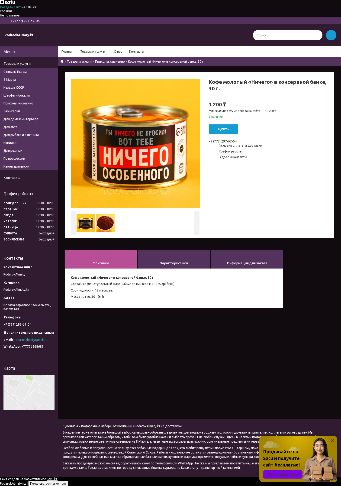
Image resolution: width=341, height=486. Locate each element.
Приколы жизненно (110, 61)
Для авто (10, 127)
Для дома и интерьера (20, 119)
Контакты (136, 51)
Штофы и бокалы (16, 95)
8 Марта (9, 79)
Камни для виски (16, 166)
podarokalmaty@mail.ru (31, 340)
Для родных (12, 150)
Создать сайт (11, 7)
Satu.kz (52, 479)
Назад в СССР (13, 87)
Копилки (9, 143)
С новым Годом (15, 72)
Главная (67, 51)
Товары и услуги (92, 51)
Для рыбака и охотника (21, 135)
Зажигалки (11, 111)
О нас (118, 51)
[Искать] (317, 35)
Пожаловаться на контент (48, 483)
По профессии (14, 158)
